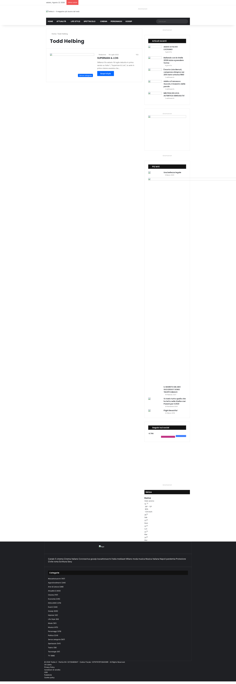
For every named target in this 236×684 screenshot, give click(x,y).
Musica (50, 627)
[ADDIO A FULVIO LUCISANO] (155, 50)
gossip (94, 559)
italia (114, 559)
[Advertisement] (167, 463)
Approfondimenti (54, 583)
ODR (46, 672)
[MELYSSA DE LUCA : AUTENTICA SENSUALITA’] (155, 96)
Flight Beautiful (170, 410)
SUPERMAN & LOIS (107, 58)
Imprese (51, 615)
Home (50, 21)
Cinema (103, 21)
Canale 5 (52, 559)
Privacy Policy (49, 667)
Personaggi (116, 21)
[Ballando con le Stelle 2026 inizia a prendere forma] (155, 61)
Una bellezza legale (172, 172)
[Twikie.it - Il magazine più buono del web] (62, 11)
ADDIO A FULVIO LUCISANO (171, 48)
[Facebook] (191, 680)
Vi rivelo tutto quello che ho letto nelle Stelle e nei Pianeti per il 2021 (175, 401)
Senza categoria (54, 639)
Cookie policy (49, 677)
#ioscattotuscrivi (54, 579)
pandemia (170, 559)
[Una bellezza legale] (149, 172)
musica (141, 559)
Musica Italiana (152, 559)
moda (135, 559)
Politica (50, 635)
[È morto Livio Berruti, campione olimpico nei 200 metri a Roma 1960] (155, 73)
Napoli (163, 559)
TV (49, 656)
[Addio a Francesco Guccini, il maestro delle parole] (155, 84)
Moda (50, 623)
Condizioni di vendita (52, 670)
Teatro (50, 648)
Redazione (102, 55)
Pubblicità (48, 675)
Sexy (69, 561)
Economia (51, 599)
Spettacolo (89, 21)
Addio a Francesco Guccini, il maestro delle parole (174, 84)
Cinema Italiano (71, 559)
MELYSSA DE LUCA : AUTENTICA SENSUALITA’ (174, 94)
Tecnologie (52, 652)
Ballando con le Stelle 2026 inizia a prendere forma (174, 60)
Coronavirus (84, 559)
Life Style (75, 21)
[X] (189, 680)
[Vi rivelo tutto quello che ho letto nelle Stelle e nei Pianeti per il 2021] (149, 398)
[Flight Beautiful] (149, 410)
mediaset (121, 559)
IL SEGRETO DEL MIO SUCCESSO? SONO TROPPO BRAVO (172, 389)
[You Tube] (187, 680)
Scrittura (63, 561)
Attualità (61, 21)
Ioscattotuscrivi (104, 559)
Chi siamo (48, 665)
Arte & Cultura (53, 587)
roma (56, 561)
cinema (60, 559)
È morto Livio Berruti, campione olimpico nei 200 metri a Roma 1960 (174, 72)
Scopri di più (105, 73)
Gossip (128, 21)
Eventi (50, 607)
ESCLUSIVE (52, 603)
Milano (129, 559)
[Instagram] (185, 680)
